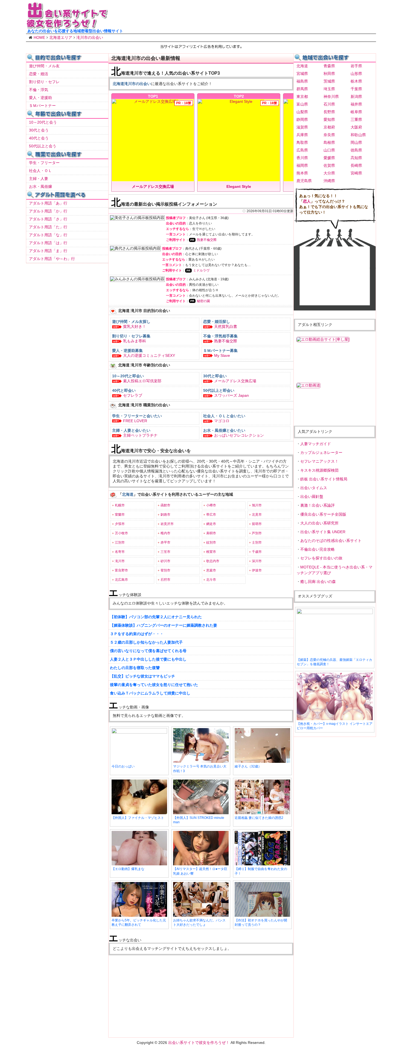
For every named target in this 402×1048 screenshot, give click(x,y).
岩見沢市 (167, 524)
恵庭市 (211, 570)
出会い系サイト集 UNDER (322, 532)
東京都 (302, 96)
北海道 (302, 66)
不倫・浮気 (38, 89)
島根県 (329, 142)
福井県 (356, 104)
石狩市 (165, 580)
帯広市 (211, 514)
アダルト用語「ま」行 (48, 251)
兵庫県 (302, 135)
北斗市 (211, 580)
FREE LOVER (135, 421)
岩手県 (356, 66)
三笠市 (165, 552)
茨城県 (329, 81)
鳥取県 (302, 142)
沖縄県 (329, 181)
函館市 (165, 505)
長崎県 (356, 165)
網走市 (211, 524)
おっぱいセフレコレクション (239, 435)
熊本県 (302, 173)
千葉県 (356, 89)
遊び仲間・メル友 (44, 66)
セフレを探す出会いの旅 (321, 558)
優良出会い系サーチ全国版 (323, 514)
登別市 (165, 570)
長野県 (329, 112)
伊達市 (257, 570)
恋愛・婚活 (38, 74)
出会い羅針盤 (311, 496)
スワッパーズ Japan (231, 395)
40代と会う (39, 138)
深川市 (257, 561)
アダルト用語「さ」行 (48, 219)
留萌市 (257, 524)
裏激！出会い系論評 (317, 505)
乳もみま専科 (134, 341)
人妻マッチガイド (315, 444)
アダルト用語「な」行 (48, 235)
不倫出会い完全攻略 (317, 549)
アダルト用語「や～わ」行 (52, 258)
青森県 (329, 66)
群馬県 (302, 89)
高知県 (356, 158)
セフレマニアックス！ (319, 461)
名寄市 (120, 552)
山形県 (356, 73)
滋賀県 (302, 127)
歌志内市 (212, 561)
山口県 (329, 150)
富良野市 (121, 570)
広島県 (302, 150)
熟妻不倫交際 (207, 240)
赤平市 (165, 542)
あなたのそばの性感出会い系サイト (331, 540)
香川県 (302, 158)
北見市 (257, 514)
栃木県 (356, 81)
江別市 (120, 542)
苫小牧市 (121, 533)
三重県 (356, 119)
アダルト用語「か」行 (48, 211)
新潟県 (356, 96)
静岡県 (302, 119)
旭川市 (257, 505)
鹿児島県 (304, 181)
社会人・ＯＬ (40, 170)
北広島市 (121, 580)
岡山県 (356, 142)
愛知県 (329, 119)
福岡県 (302, 165)
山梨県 (302, 112)
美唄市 (211, 533)
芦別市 (257, 533)
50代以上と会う (42, 146)
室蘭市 (120, 514)
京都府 (329, 127)
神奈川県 (331, 96)
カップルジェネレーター (321, 452)
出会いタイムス (313, 488)
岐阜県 (356, 112)
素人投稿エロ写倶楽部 (142, 381)
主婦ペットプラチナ (140, 435)
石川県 (329, 104)
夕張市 (120, 524)
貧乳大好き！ (134, 326)
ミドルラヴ (201, 270)
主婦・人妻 (38, 178)
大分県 (329, 173)
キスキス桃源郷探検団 (319, 470)
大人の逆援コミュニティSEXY (149, 355)
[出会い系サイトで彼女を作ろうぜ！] (67, 26)
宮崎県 (356, 173)
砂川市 (165, 561)
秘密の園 (203, 301)
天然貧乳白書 (225, 326)
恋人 (307, 201)
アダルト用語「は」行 (48, 243)
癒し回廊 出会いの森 (318, 581)
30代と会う (39, 130)
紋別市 (211, 542)
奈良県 (329, 135)
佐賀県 (329, 165)
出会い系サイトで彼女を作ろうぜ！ (198, 1042)
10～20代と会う (43, 122)
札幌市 (120, 505)
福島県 (302, 81)
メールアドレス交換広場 (235, 381)
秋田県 (329, 73)
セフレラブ (132, 395)
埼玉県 (329, 89)
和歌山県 (358, 135)
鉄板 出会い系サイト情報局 (323, 479)
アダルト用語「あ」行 (48, 203)
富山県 (302, 104)
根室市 (211, 552)
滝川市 (120, 561)
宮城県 (302, 73)
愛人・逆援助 (40, 97)
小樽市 (211, 505)
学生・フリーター (44, 162)
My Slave (222, 355)
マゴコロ (221, 421)
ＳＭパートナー (42, 105)
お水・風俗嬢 (40, 186)
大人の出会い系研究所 (319, 523)
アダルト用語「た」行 (48, 227)
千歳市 (257, 552)
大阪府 (356, 127)
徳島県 (356, 150)
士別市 (257, 542)
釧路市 (165, 514)
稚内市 (165, 533)
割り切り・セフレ (44, 82)
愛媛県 (329, 158)
